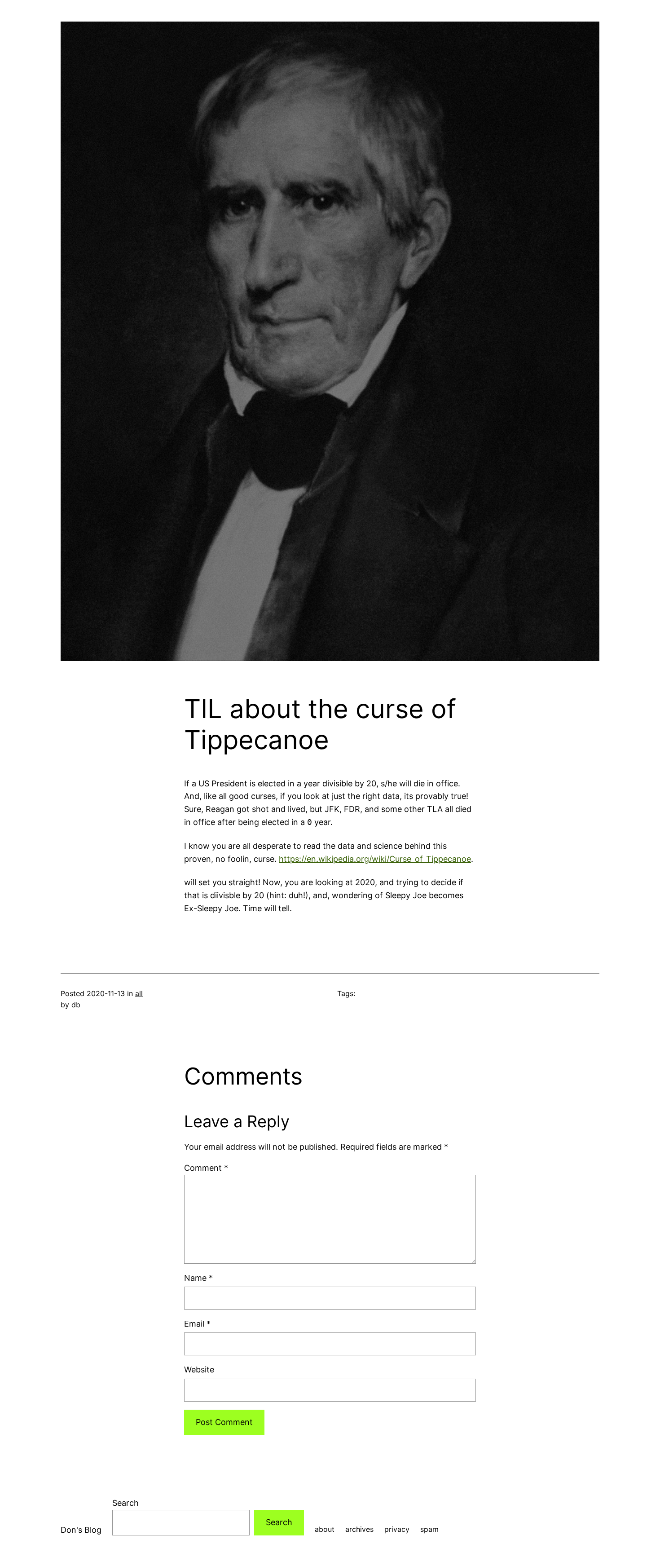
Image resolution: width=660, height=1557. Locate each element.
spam (429, 1529)
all (139, 993)
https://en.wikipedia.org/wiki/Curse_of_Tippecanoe (375, 859)
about (324, 1529)
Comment (206, 1168)
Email (197, 1323)
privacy (396, 1529)
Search (125, 1503)
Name (198, 1278)
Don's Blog (81, 1530)
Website (199, 1369)
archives (359, 1529)
